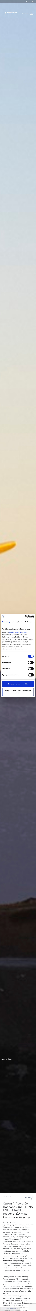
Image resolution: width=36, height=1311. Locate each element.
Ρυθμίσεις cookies (9, 1309)
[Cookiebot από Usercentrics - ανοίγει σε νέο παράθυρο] (25, 616)
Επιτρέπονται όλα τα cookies (18, 684)
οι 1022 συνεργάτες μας (18, 632)
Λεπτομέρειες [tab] (17, 622)
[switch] (31, 662)
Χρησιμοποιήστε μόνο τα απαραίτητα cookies (18, 692)
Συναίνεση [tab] (6, 622)
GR (27, 1)
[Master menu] (31, 13)
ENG (32, 1)
